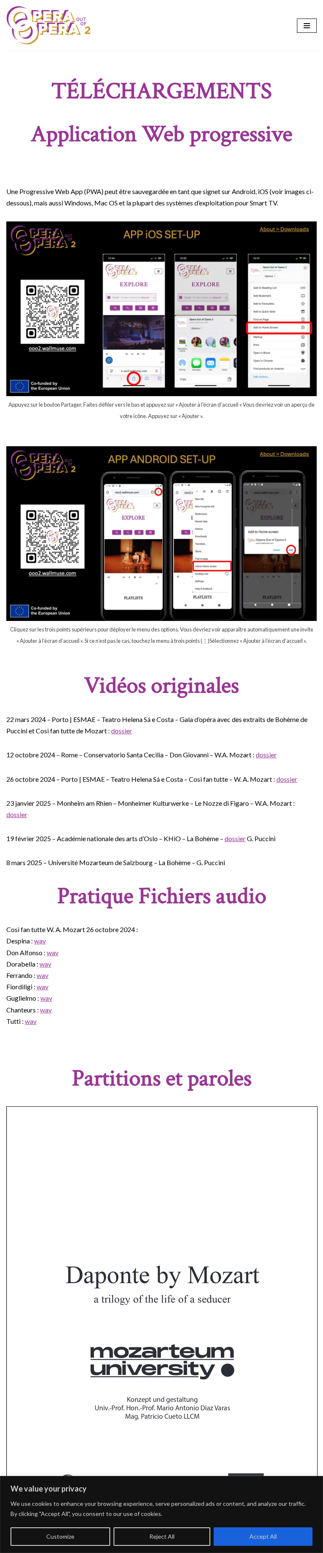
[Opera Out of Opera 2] (48, 25)
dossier (121, 731)
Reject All (162, 1536)
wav (40, 941)
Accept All (263, 1536)
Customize (60, 1536)
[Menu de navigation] (307, 26)
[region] (161, 1514)
